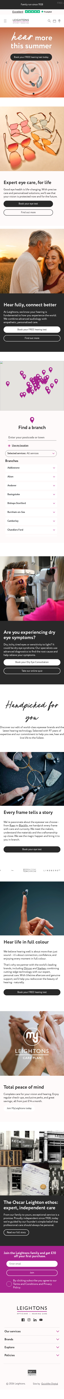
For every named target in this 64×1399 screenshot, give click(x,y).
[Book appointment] (54, 20)
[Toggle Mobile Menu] (5, 21)
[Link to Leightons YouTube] (40, 1319)
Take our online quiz (32, 671)
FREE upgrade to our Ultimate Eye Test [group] (32, 4)
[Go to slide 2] (33, 93)
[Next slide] (57, 62)
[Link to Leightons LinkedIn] (34, 1319)
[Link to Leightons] (20, 21)
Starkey (41, 968)
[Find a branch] (59, 20)
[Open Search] (49, 20)
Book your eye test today (31, 57)
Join (32, 1272)
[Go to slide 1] (30, 94)
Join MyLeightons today (19, 1108)
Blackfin (23, 825)
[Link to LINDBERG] (42, 870)
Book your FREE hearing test (32, 329)
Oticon (28, 968)
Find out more (28, 212)
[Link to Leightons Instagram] (29, 1319)
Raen (12, 825)
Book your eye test (28, 203)
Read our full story (16, 1232)
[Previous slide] (6, 62)
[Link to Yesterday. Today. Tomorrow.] (20, 870)
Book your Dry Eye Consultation (32, 662)
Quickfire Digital (49, 1383)
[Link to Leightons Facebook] (23, 1319)
